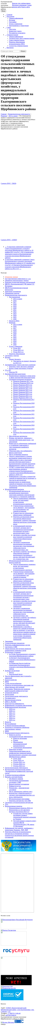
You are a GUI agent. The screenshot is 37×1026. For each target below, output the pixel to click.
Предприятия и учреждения (19, 25)
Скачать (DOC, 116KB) (9, 240)
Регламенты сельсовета (17, 33)
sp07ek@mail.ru (10, 1015)
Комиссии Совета (15, 31)
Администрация (12, 35)
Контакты (10, 47)
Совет (9, 27)
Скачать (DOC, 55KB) (8, 183)
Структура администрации (18, 46)
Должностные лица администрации (21, 38)
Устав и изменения (15, 24)
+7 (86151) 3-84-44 (14, 1013)
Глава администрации (16, 40)
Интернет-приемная (19, 5)
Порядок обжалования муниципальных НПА (17, 43)
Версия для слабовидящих (21, 3)
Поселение (10, 16)
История (12, 20)
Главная (9, 14)
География (12, 22)
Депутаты (12, 29)
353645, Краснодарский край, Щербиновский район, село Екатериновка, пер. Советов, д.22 (17, 1009)
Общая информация (16, 18)
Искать (23, 51)
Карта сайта (25, 7)
